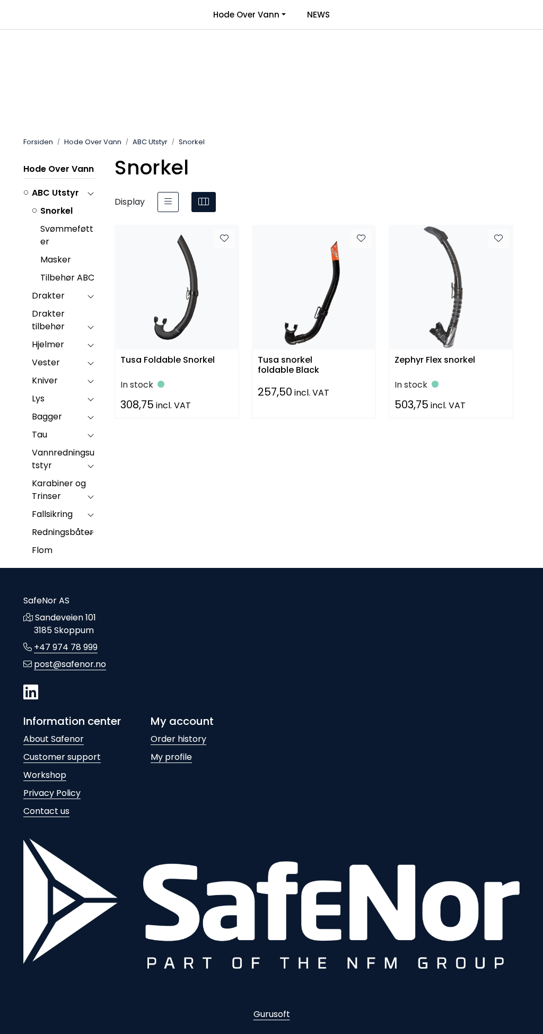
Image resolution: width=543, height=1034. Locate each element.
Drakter (48, 296)
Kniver (45, 380)
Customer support (62, 757)
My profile (171, 757)
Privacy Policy (52, 793)
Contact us (46, 811)
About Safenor (53, 739)
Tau (39, 434)
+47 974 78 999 (66, 647)
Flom (42, 550)
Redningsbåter (62, 532)
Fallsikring (52, 514)
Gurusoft (271, 1014)
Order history (178, 739)
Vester (46, 362)
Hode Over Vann (246, 14)
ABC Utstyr (55, 193)
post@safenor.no (70, 664)
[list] (168, 202)
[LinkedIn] (30, 693)
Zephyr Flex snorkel (435, 360)
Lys (38, 398)
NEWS (318, 14)
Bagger (47, 416)
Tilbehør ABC (67, 277)
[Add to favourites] (224, 238)
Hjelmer (48, 344)
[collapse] (90, 193)
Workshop (44, 775)
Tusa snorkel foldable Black (288, 364)
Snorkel (56, 211)
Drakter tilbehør (48, 320)
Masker (55, 259)
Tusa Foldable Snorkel (167, 360)
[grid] (203, 202)
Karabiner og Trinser (59, 489)
